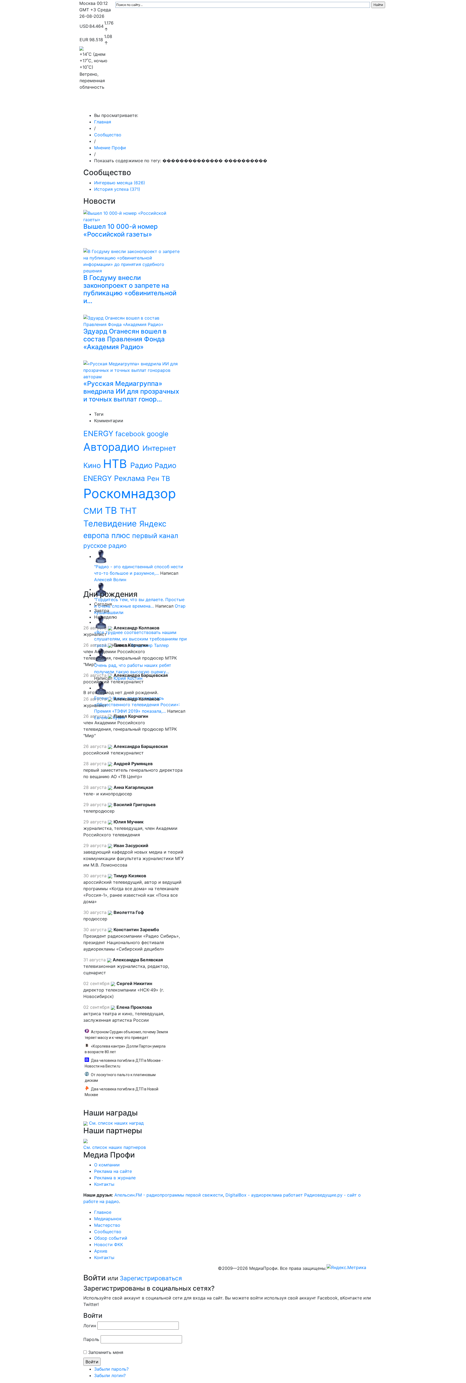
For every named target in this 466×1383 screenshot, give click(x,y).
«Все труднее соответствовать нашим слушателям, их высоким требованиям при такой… (140, 639)
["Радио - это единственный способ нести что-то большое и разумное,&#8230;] (101, 556)
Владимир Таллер (150, 645)
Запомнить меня (105, 1352)
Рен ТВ (158, 478)
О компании (107, 1164)
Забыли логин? (110, 1375)
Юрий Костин (128, 678)
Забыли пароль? (111, 1369)
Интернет (159, 448)
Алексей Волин (110, 579)
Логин (89, 1325)
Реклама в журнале (115, 1177)
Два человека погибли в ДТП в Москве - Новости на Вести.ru (124, 1063)
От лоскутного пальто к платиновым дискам (120, 1078)
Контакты (351, 104)
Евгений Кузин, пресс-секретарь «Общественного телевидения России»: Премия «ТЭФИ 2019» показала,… (137, 704)
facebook (131, 434)
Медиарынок (160, 104)
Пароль (91, 1339)
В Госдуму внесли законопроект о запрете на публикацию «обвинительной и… (129, 289)
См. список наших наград (116, 1123)
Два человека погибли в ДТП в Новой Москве (121, 1092)
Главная (102, 121)
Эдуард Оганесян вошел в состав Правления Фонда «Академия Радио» (125, 339)
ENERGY (99, 433)
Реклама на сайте (113, 1171)
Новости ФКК (301, 104)
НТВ (116, 464)
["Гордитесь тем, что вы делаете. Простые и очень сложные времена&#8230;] (101, 589)
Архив (327, 104)
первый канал (155, 536)
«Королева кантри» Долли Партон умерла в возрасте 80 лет (125, 1049)
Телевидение (111, 523)
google (158, 434)
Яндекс (152, 523)
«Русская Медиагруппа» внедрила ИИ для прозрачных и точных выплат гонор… (131, 391)
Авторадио (112, 447)
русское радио (104, 545)
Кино (93, 465)
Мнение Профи (110, 147)
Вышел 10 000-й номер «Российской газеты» (120, 230)
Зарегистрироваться (151, 1278)
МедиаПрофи (101, 104)
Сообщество (228, 104)
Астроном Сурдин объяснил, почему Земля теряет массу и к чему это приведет (126, 1035)
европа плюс (107, 535)
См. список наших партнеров (114, 1147)
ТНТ (128, 511)
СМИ (94, 511)
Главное (133, 104)
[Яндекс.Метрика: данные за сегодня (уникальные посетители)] (346, 1267)
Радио (142, 465)
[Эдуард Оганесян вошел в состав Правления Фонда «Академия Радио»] (133, 320)
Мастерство (194, 104)
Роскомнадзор (129, 493)
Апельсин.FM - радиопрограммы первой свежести (168, 1195)
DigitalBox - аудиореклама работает (264, 1195)
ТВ (112, 510)
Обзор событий (266, 104)
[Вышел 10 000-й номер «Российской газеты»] (133, 215)
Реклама (130, 478)
